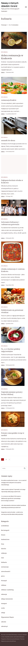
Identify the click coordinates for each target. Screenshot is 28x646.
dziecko (3, 548)
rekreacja (4, 594)
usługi (3, 612)
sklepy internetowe (7, 599)
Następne (9, 459)
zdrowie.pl (4, 626)
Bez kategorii (5, 530)
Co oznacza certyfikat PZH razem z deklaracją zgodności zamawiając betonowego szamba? (11, 498)
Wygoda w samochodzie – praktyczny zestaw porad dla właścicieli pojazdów (12, 513)
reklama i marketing (7, 590)
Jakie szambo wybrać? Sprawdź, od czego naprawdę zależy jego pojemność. (13, 490)
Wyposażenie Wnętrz (7, 617)
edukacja (4, 553)
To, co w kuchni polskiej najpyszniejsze (10, 350)
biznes (3, 535)
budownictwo (5, 539)
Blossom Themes (19, 639)
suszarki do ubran (8, 140)
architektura (5, 526)
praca (3, 576)
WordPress (13, 641)
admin (3, 72)
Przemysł (4, 580)
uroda (3, 608)
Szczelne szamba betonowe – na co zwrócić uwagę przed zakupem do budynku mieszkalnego (14, 482)
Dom (2, 544)
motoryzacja (5, 567)
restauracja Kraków (8, 100)
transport (4, 603)
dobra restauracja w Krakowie (12, 57)
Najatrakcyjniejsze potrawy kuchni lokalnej (12, 393)
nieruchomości (5, 571)
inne (2, 558)
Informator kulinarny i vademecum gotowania (10, 223)
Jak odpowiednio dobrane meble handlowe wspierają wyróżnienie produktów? (13, 506)
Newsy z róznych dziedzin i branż (9, 4)
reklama (3, 585)
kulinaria (4, 52)
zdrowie (3, 622)
